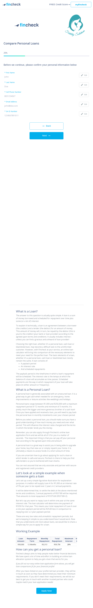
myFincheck (81, 4)
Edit (84, 75)
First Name (10, 73)
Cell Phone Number (13, 92)
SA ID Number (11, 111)
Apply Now (46, 591)
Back (46, 126)
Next (46, 135)
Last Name (10, 82)
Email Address (11, 102)
